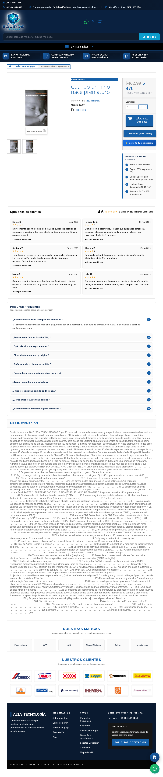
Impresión (81, 110)
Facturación (58, 732)
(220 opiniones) (93, 101)
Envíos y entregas (89, 730)
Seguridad (85, 726)
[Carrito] (100, 22)
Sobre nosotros (60, 718)
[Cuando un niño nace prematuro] (14, 146)
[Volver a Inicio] (10, 67)
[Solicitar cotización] (154, 757)
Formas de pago (61, 727)
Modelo (74, 105)
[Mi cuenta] (93, 22)
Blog (55, 737)
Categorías (80, 46)
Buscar (151, 36)
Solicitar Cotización (89, 743)
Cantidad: (130, 102)
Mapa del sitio (87, 752)
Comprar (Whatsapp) (140, 133)
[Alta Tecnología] (42, 21)
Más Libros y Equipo (25, 66)
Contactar (85, 747)
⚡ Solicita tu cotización (139, 143)
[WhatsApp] (86, 22)
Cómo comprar (60, 723)
